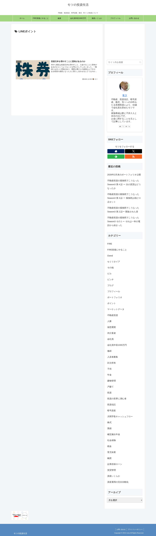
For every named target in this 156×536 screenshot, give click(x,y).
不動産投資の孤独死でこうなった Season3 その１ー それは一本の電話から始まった (123, 221)
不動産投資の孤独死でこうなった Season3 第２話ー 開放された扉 (123, 210)
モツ (124, 95)
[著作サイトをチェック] (120, 126)
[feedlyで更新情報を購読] (126, 126)
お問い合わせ (121, 529)
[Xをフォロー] (123, 126)
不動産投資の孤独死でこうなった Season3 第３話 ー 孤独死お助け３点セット (124, 198)
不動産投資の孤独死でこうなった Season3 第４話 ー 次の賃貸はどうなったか (124, 184)
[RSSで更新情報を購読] (129, 126)
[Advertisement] (57, 45)
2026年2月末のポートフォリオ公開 (124, 174)
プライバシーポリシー (135, 529)
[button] (140, 62)
